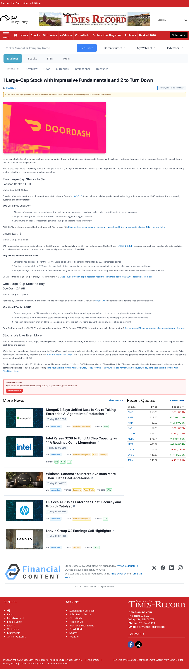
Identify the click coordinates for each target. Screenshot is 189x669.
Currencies (62, 69)
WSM (109, 490)
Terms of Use (92, 659)
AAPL (130, 417)
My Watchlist (144, 48)
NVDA (131, 449)
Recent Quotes (113, 48)
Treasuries (102, 69)
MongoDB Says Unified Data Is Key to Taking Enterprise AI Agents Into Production (81, 412)
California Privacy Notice (32, 663)
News (46, 69)
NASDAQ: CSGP (125, 246)
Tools (66, 58)
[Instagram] (180, 572)
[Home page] (94, 18)
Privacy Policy (118, 573)
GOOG (131, 433)
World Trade (89, 490)
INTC (63, 462)
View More (115, 400)
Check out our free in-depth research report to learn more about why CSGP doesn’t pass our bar (106, 276)
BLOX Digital (176, 659)
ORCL (131, 454)
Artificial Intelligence (81, 426)
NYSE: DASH (101, 300)
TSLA (130, 460)
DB (56, 462)
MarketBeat (56, 426)
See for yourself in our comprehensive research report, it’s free (154, 328)
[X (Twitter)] (154, 572)
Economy (77, 490)
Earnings (103, 455)
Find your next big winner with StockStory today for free (74, 367)
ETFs (50, 58)
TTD (69, 462)
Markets (12, 58)
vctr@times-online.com (151, 626)
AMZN (131, 412)
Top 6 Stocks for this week (59, 354)
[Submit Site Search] (186, 20)
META (131, 438)
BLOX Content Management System (144, 659)
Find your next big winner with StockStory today (125, 367)
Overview (31, 69)
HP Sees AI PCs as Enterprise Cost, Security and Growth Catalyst (83, 504)
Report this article (14, 390)
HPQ (105, 519)
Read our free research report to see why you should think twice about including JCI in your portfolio (116, 227)
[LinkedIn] (171, 572)
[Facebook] (163, 572)
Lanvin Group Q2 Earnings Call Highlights (80, 531)
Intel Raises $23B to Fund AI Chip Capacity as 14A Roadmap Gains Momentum (81, 440)
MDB (106, 426)
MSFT (130, 444)
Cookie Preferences (58, 663)
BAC (130, 428)
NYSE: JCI (78, 196)
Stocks (32, 58)
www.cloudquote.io (127, 565)
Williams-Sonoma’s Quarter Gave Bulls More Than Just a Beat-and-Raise (81, 476)
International (82, 69)
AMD (130, 422)
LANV (96, 547)
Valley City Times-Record (35, 659)
